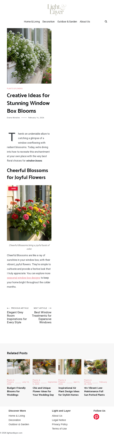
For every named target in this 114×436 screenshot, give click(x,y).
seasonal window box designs (23, 277)
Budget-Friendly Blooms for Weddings (16, 391)
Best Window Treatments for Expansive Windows (41, 315)
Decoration (49, 21)
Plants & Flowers (15, 89)
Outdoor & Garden (67, 21)
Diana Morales (13, 118)
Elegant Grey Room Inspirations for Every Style (18, 315)
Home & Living (32, 21)
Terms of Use (59, 428)
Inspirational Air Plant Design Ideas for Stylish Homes (68, 391)
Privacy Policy (60, 424)
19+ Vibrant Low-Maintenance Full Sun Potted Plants (94, 391)
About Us (85, 21)
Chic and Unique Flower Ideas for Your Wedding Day (43, 391)
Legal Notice (59, 420)
